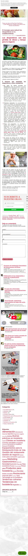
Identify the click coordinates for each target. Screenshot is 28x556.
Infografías (6, 420)
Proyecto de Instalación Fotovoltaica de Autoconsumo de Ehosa (15, 266)
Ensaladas (11, 446)
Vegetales (15, 485)
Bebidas (5, 412)
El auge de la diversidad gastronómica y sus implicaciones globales (15, 290)
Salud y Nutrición (8, 423)
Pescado (19, 464)
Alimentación (5, 216)
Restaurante (10, 219)
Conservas (16, 216)
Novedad (6, 464)
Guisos (21, 455)
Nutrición (13, 464)
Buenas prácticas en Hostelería (12, 437)
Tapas (18, 475)
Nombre (4, 229)
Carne (4, 440)
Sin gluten (14, 475)
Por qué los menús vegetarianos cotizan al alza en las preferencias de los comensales (14, 345)
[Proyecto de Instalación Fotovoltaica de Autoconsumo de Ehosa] (2, 265)
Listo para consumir (9, 457)
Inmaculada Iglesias (21, 35)
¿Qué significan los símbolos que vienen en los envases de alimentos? (14, 25)
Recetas (20, 471)
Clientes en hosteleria (15, 440)
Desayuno (4, 446)
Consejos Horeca (12, 215)
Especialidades (7, 417)
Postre (12, 466)
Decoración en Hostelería (14, 444)
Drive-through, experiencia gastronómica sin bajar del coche (15, 301)
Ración (14, 471)
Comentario (4, 244)
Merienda (19, 462)
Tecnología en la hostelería (12, 477)
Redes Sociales (7, 474)
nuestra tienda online (16, 112)
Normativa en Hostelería (9, 422)
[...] (25, 272)
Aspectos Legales (19, 434)
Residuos (4, 219)
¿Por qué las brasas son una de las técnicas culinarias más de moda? (16, 329)
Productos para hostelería (19, 218)
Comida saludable (9, 443)
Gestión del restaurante (13, 452)
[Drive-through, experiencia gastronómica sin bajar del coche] (2, 300)
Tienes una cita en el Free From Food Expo (12, 23)
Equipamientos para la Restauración (12, 416)
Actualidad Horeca (8, 409)
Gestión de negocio (10, 455)
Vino (20, 484)
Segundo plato (7, 475)
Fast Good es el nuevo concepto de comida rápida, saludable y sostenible (16, 337)
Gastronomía (7, 419)
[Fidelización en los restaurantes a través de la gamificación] (2, 275)
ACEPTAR (14, 7)
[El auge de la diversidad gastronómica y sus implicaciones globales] (2, 289)
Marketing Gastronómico (9, 460)
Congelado (11, 216)
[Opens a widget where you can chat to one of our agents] (22, 553)
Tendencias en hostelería (9, 483)
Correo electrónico (6, 234)
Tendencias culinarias (11, 479)
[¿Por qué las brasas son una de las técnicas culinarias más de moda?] (2, 329)
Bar (6, 436)
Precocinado (10, 218)
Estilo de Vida (19, 450)
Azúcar (3, 436)
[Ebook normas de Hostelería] (14, 363)
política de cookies (19, 5)
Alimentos (6, 411)
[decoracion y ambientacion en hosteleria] (14, 390)
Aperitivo (11, 434)
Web (3, 239)
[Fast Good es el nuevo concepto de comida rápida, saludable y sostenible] (2, 335)
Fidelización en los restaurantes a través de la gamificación (14, 276)
